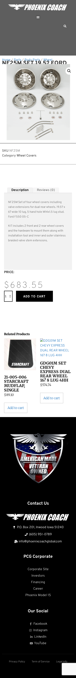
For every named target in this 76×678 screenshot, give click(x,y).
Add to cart (34, 296)
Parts (17, 60)
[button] (38, 17)
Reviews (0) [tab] (46, 190)
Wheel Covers (26, 156)
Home (6, 60)
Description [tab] (20, 190)
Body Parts (32, 60)
